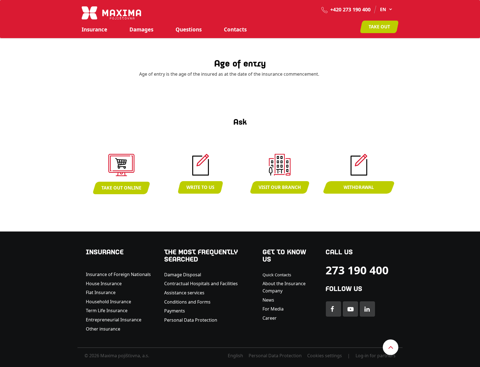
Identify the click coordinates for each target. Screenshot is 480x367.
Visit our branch (280, 187)
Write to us (200, 187)
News (268, 300)
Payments (174, 311)
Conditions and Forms (187, 302)
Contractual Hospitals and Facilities (201, 283)
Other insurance (103, 329)
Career (269, 318)
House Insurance (104, 283)
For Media (273, 309)
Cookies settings (324, 356)
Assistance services (184, 293)
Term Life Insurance (107, 310)
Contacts (235, 29)
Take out (379, 27)
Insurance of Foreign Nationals (118, 274)
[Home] (111, 12)
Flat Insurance (101, 292)
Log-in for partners (376, 356)
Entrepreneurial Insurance (113, 320)
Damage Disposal (182, 275)
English (235, 356)
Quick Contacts (276, 274)
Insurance (94, 29)
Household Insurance (108, 302)
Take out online (121, 188)
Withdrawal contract (359, 189)
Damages (141, 29)
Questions (189, 29)
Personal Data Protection (190, 320)
